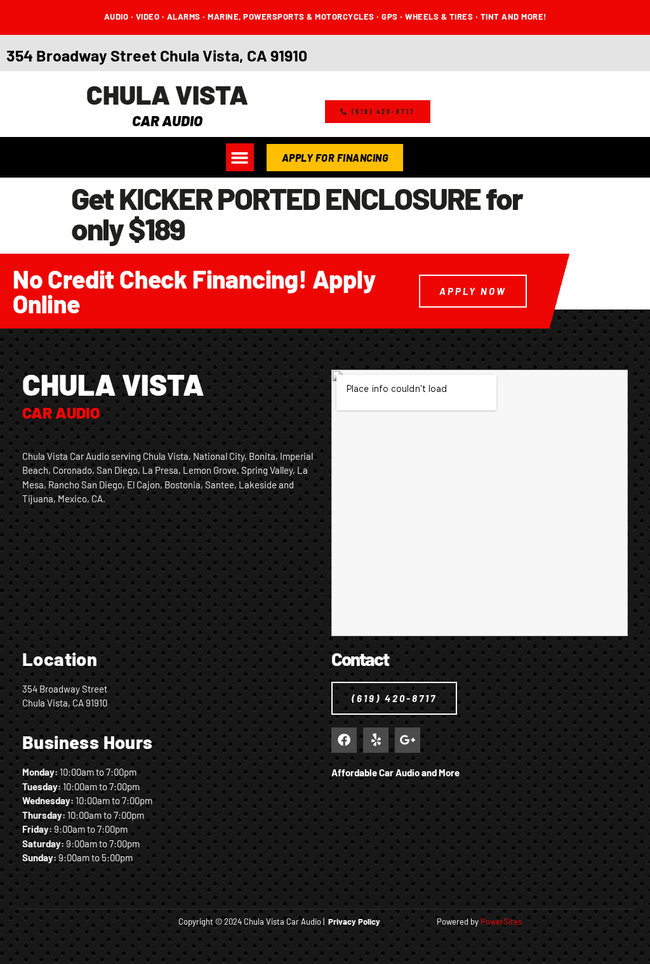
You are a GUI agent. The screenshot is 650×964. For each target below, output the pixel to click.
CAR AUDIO (167, 120)
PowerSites (501, 921)
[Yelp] (375, 740)
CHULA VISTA (167, 94)
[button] (240, 157)
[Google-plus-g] (407, 740)
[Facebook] (344, 740)
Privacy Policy (354, 921)
